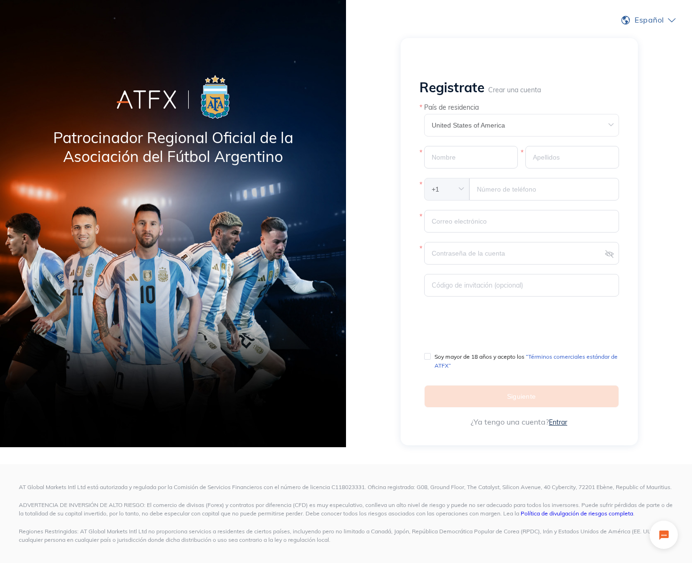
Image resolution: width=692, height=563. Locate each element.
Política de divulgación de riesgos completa (577, 513)
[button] (648, 21)
